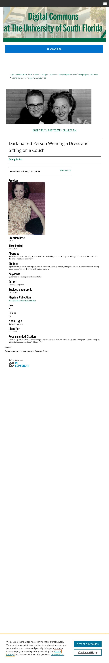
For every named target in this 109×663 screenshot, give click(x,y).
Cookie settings (87, 652)
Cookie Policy (57, 654)
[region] (54, 648)
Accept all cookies (88, 644)
